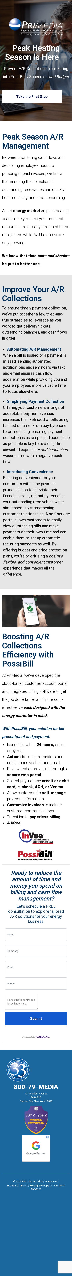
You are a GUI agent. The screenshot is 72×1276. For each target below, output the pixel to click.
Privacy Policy (29, 1185)
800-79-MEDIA (36, 1087)
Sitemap (43, 1185)
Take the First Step (32, 96)
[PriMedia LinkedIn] (44, 1194)
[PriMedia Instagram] (36, 1194)
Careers (54, 1185)
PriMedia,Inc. (43, 1037)
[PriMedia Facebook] (28, 1194)
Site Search (13, 1185)
